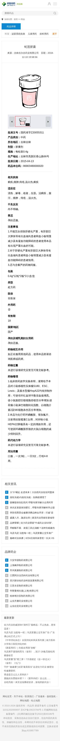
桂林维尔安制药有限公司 (22, 596)
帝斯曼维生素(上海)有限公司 (24, 590)
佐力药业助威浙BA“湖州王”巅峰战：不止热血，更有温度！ (30, 627)
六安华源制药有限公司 (21, 560)
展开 (54, 34)
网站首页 (7, 696)
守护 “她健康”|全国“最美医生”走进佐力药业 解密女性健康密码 (29, 669)
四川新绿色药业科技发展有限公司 (27, 580)
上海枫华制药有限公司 (21, 565)
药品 (23, 19)
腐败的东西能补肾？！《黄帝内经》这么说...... (27, 678)
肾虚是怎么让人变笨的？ (16, 674)
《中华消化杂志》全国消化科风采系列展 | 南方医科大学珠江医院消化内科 (29, 642)
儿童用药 (32, 34)
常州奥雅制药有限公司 (21, 570)
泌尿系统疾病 (18, 34)
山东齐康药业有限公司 (21, 601)
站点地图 (35, 700)
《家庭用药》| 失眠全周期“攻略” (20, 648)
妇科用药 (44, 34)
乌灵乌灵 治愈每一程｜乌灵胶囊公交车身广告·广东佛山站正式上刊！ (29, 634)
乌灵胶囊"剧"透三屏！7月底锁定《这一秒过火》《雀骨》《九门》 (28, 661)
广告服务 (40, 696)
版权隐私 (51, 696)
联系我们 (29, 696)
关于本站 (18, 696)
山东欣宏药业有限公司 (21, 606)
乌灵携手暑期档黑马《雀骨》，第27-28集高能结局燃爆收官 (29, 653)
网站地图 (24, 700)
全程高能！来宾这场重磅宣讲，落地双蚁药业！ (27, 682)
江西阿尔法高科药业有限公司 (24, 575)
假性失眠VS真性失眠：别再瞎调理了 (28, 497)
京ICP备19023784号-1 (32, 709)
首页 (16, 19)
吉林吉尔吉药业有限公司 (26, 53)
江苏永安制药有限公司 (21, 585)
